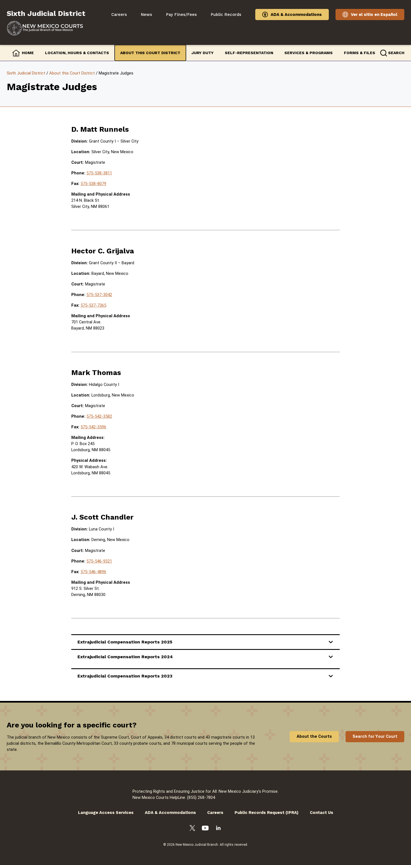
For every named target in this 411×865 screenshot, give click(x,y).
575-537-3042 (99, 294)
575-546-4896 (93, 571)
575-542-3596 (93, 426)
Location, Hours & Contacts (77, 53)
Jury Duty (203, 53)
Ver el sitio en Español (374, 14)
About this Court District (150, 53)
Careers (119, 14)
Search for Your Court (375, 736)
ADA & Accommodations (296, 14)
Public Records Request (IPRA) (267, 812)
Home (28, 53)
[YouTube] (205, 829)
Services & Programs (308, 53)
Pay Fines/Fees (181, 14)
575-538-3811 (99, 173)
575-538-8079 (93, 183)
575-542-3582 (99, 416)
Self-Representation (249, 53)
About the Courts (314, 736)
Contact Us (321, 812)
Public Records (226, 14)
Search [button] (396, 53)
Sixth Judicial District (26, 73)
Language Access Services (106, 812)
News (146, 14)
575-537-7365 (93, 305)
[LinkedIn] (218, 829)
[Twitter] (192, 829)
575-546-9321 (99, 561)
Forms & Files (359, 53)
